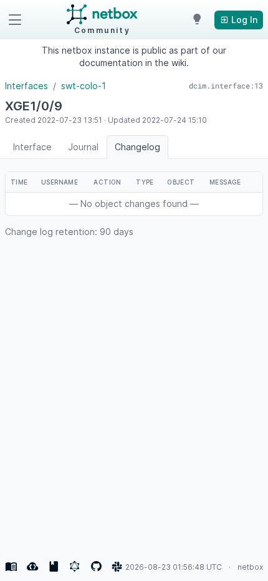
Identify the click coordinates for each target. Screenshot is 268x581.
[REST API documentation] (53, 566)
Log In (243, 19)
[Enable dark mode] (196, 19)
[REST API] (32, 566)
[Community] (117, 566)
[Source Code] (96, 566)
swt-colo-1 (83, 85)
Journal (83, 147)
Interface (32, 147)
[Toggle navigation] (15, 20)
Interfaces (26, 85)
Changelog (137, 147)
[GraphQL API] (75, 566)
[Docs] (11, 566)
